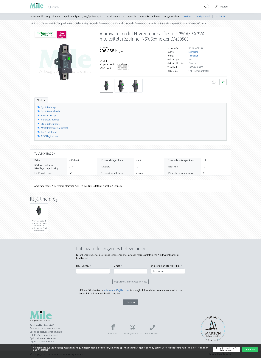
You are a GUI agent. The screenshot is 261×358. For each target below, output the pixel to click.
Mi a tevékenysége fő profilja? (165, 265)
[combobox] (168, 271)
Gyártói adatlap (48, 107)
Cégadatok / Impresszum (42, 341)
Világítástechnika (172, 16)
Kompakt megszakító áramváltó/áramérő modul (183, 23)
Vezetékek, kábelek (150, 16)
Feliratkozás (130, 302)
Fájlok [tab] (41, 100)
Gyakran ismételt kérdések (43, 338)
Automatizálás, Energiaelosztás (45, 16)
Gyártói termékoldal (50, 111)
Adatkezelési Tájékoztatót (116, 290)
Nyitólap (34, 23)
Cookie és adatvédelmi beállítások (46, 331)
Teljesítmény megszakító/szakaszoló (93, 23)
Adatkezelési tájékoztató (42, 325)
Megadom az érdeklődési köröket (130, 281)
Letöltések (220, 16)
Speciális (132, 16)
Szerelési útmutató (50, 123)
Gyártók (188, 16)
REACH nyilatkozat (50, 136)
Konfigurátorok (203, 16)
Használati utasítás (50, 119)
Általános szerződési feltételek (45, 328)
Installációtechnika (115, 16)
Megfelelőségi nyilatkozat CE (55, 127)
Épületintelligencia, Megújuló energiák (83, 16)
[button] (222, 6)
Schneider (193, 51)
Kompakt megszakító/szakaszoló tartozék (135, 23)
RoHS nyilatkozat (49, 132)
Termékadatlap (48, 115)
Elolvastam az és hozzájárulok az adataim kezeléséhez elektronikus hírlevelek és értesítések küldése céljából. (130, 292)
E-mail (117, 265)
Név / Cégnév (82, 265)
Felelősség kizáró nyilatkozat (44, 335)
